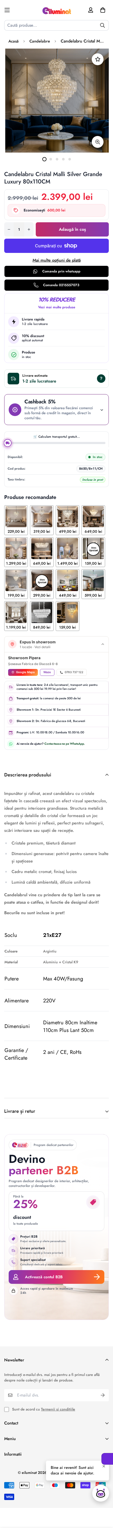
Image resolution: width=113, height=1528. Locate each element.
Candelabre (39, 41)
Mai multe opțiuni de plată (57, 260)
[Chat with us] (100, 1493)
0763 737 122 (74, 672)
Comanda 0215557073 (61, 284)
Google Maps (25, 672)
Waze (47, 672)
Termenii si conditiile (58, 1409)
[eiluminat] (56, 10)
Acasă (13, 41)
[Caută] (102, 25)
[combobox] (56, 25)
